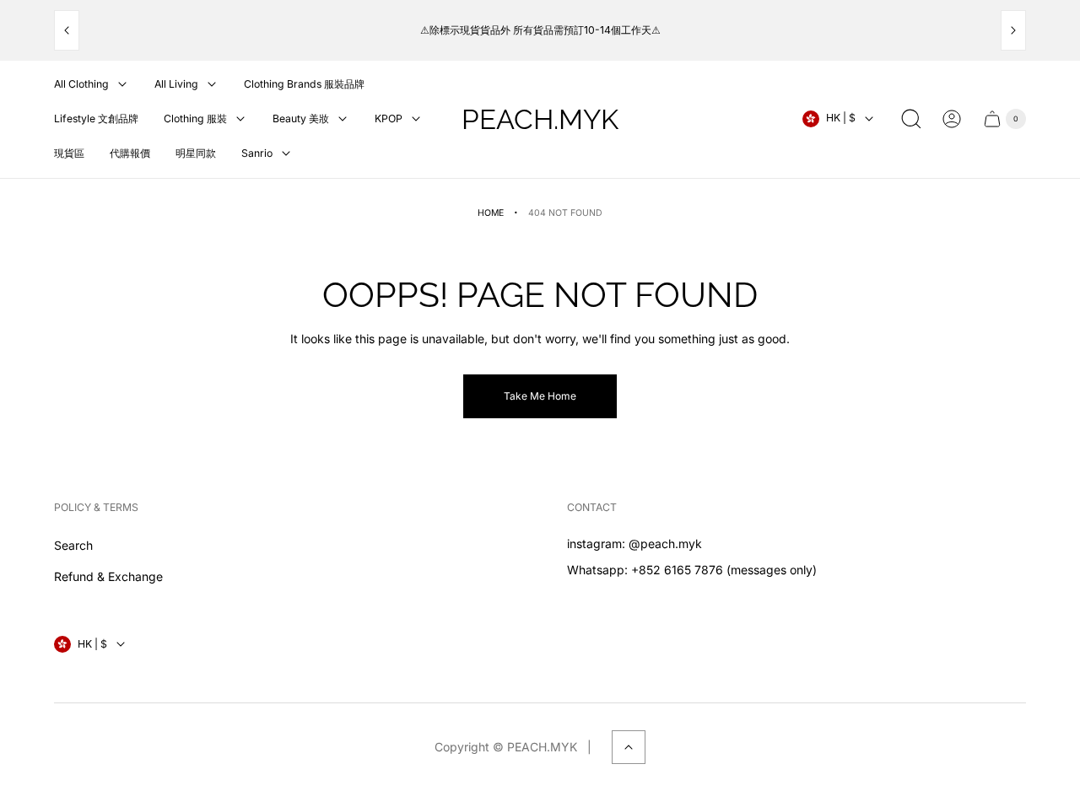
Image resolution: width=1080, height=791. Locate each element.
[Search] (911, 118)
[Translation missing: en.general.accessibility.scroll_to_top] (628, 747)
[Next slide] (1013, 30)
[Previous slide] (66, 30)
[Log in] (951, 118)
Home (491, 212)
